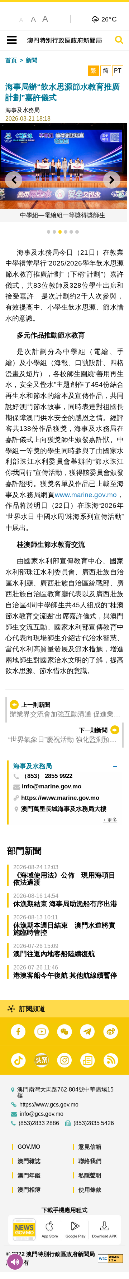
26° (109, 19)
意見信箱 (89, 1147)
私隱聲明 (89, 1175)
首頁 (11, 60)
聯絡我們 (89, 1161)
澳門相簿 (29, 1190)
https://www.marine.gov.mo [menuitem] (60, 797)
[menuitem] (65, 766)
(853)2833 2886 (39, 1123)
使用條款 (89, 1190)
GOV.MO (29, 1147)
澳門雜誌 (29, 1161)
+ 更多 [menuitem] (110, 820)
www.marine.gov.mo (86, 495)
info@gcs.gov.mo (41, 1114)
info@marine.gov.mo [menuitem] (51, 787)
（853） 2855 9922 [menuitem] (46, 776)
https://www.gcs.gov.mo (48, 1105)
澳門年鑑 (29, 1175)
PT (117, 71)
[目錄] (10, 40)
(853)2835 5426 (93, 1123)
